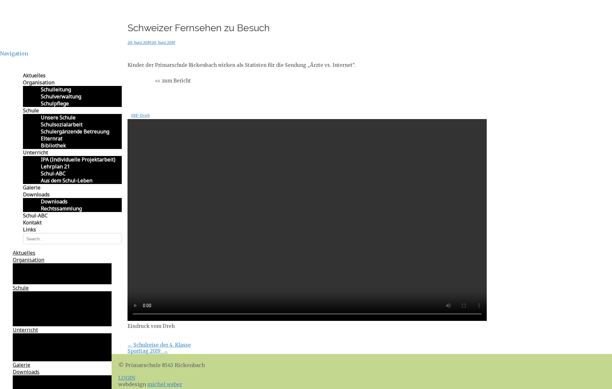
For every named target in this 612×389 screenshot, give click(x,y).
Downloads (36, 194)
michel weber (164, 384)
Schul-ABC (53, 173)
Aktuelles (34, 75)
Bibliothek (53, 145)
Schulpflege (55, 103)
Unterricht (35, 152)
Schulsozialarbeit (62, 124)
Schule (31, 110)
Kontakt (32, 222)
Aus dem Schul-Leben (66, 180)
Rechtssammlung (61, 208)
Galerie (31, 187)
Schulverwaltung (61, 96)
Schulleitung (56, 89)
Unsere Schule (58, 117)
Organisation (39, 82)
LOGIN (126, 378)
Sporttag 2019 (147, 351)
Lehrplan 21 (55, 166)
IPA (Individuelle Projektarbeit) (78, 159)
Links (29, 229)
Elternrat (51, 138)
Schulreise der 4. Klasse (159, 345)
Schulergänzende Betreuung (75, 131)
